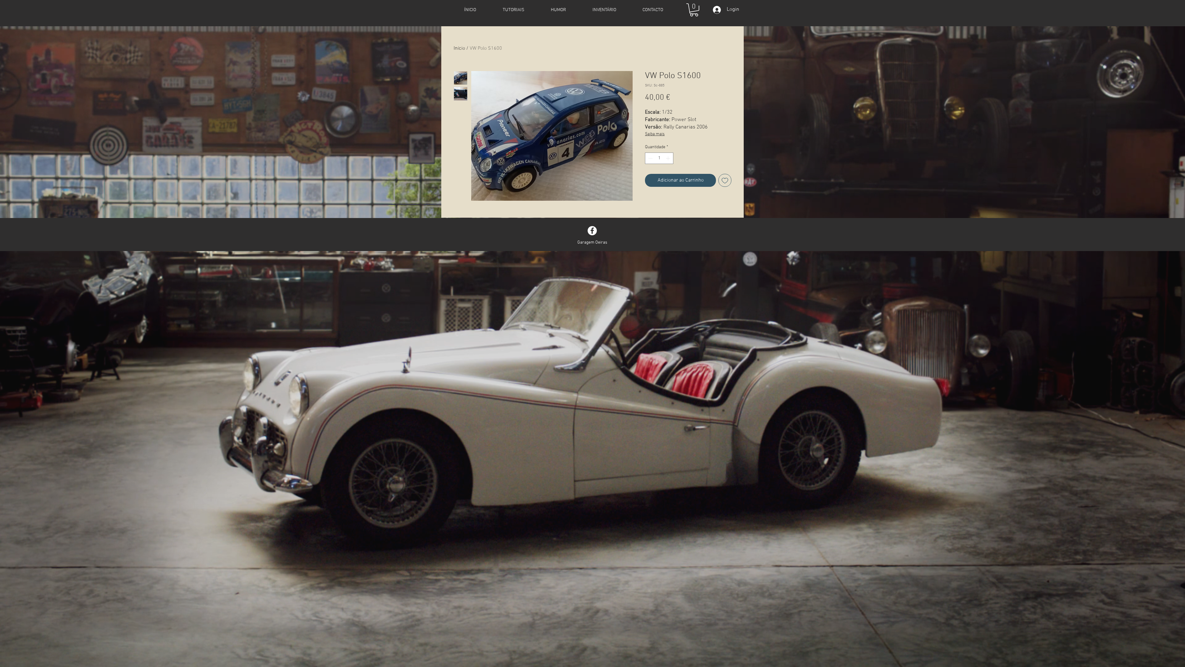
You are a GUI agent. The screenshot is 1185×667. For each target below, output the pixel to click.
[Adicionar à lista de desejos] (724, 180)
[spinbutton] (659, 158)
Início (459, 48)
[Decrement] (650, 158)
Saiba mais (655, 134)
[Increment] (668, 158)
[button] (694, 9)
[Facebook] (592, 230)
